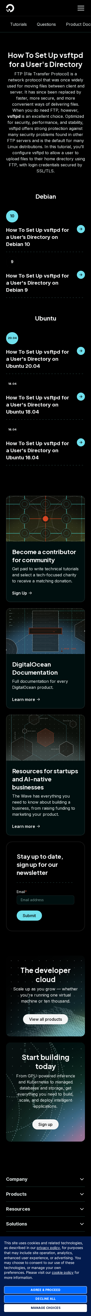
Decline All (45, 1299)
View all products (45, 1019)
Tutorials (18, 24)
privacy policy (48, 1247)
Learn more (23, 699)
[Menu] (81, 8)
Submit (29, 915)
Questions (46, 24)
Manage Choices (45, 1308)
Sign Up (19, 593)
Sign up (45, 1124)
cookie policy (63, 1272)
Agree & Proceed (45, 1290)
